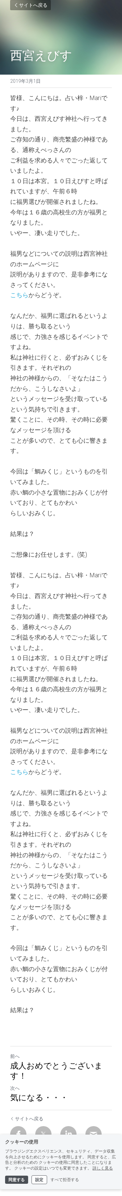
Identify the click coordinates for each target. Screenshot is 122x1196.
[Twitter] (43, 1134)
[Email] (93, 1134)
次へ (15, 1088)
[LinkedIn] (68, 1134)
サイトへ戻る (33, 5)
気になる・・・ (39, 1097)
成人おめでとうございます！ (56, 1070)
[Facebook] (18, 1134)
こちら (19, 294)
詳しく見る (103, 1168)
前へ (15, 1056)
